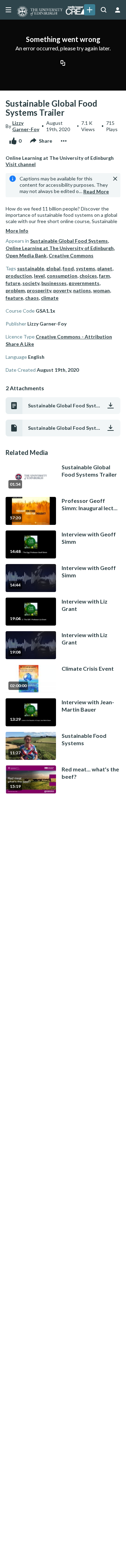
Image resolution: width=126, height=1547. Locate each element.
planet (104, 268)
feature (14, 298)
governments (84, 283)
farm (104, 276)
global (53, 268)
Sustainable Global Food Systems (69, 241)
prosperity (39, 290)
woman (101, 290)
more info (17, 231)
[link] (89, 9)
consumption (62, 276)
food (68, 268)
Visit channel (21, 164)
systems (85, 268)
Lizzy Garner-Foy (25, 126)
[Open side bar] (8, 9)
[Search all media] (103, 9)
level (39, 276)
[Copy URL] (63, 63)
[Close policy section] (115, 178)
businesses (53, 283)
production (19, 276)
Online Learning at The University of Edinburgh (60, 248)
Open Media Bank (26, 255)
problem (15, 290)
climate (49, 298)
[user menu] (117, 9)
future (13, 283)
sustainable (30, 268)
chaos (32, 298)
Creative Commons (71, 255)
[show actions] (63, 141)
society (30, 283)
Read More (96, 191)
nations (82, 290)
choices (88, 276)
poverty (62, 290)
